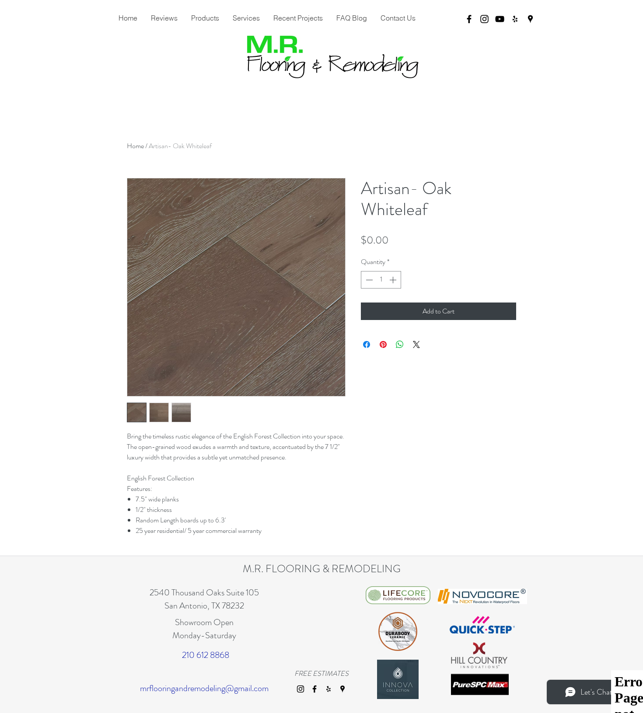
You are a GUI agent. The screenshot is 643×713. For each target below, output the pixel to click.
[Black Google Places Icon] (530, 19)
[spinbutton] (381, 279)
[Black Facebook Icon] (469, 19)
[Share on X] (416, 344)
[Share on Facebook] (366, 344)
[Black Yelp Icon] (515, 19)
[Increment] (394, 279)
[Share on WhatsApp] (400, 344)
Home (135, 146)
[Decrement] (368, 279)
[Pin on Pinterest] (383, 344)
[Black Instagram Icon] (484, 19)
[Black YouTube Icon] (499, 19)
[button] (246, 17)
